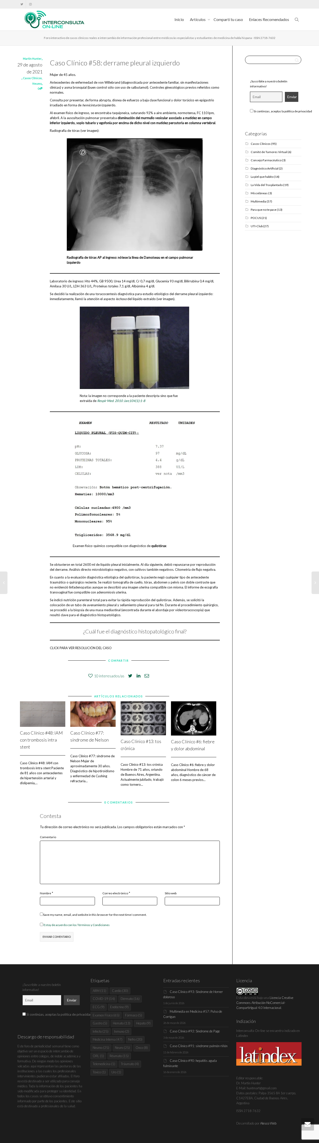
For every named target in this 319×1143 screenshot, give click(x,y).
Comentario (48, 837)
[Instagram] (30, 4)
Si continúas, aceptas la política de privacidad (282, 111)
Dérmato (130, 999)
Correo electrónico (115, 893)
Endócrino (119, 1007)
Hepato (143, 1023)
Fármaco (133, 1015)
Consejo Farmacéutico (266, 160)
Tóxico (99, 1072)
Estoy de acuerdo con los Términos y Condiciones (77, 925)
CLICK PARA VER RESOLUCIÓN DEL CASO (81, 648)
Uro (116, 1072)
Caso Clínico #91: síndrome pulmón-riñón (199, 1046)
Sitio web (170, 893)
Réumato (119, 1056)
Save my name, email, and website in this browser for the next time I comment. (95, 915)
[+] (42, 714)
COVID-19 (104, 999)
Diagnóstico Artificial (264, 168)
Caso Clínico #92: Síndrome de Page (195, 1031)
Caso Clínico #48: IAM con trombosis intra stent (41, 740)
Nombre (45, 893)
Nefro (135, 1039)
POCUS (256, 218)
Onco (142, 1048)
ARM (99, 991)
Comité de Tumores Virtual (269, 152)
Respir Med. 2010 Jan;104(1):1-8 (121, 401)
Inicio (179, 19)
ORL (98, 1056)
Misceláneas (259, 193)
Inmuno (121, 1031)
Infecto (100, 1031)
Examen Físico (106, 1015)
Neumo (37, 83)
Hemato (121, 1023)
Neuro (122, 1048)
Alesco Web (268, 1123)
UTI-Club (257, 226)
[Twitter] (22, 4)
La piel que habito (262, 177)
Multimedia (258, 201)
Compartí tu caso (228, 19)
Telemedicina (104, 1064)
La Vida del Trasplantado (267, 185)
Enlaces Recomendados (269, 19)
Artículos (198, 19)
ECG (98, 1007)
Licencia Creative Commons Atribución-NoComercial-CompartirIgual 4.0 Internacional (264, 1003)
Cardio (120, 991)
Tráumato (130, 1064)
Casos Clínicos (32, 78)
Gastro (100, 1023)
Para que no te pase (263, 209)
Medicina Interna (107, 1039)
